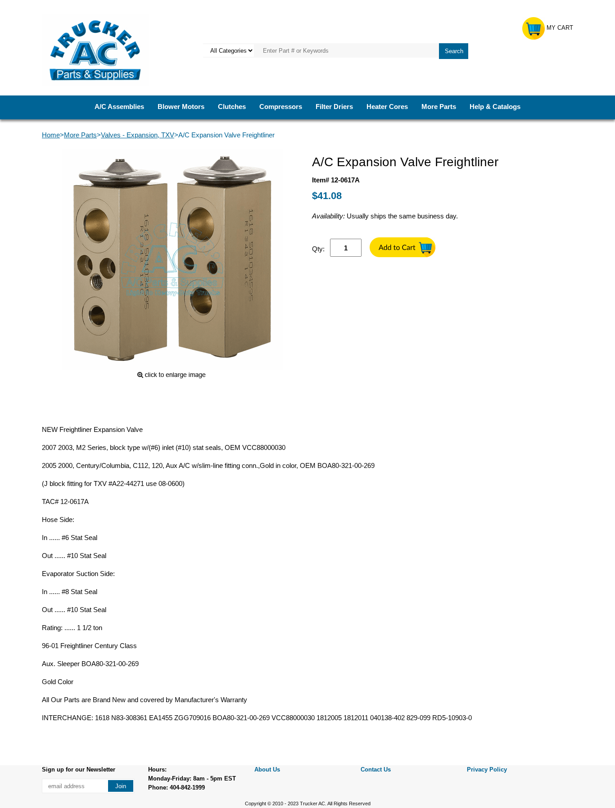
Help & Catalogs (495, 106)
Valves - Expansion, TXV (137, 135)
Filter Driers (334, 106)
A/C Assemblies (119, 106)
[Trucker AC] (95, 50)
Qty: (318, 249)
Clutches (232, 106)
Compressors (280, 106)
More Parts (438, 106)
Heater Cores (387, 106)
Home (51, 135)
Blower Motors (181, 106)
